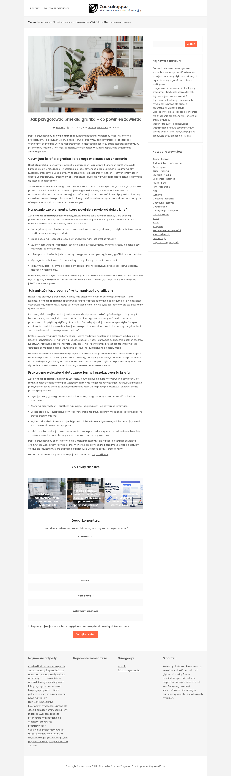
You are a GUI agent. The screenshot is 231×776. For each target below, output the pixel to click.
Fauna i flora (159, 183)
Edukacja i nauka (162, 174)
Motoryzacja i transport (165, 210)
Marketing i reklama (62, 22)
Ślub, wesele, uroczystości (167, 230)
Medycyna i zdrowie (163, 202)
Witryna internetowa (85, 611)
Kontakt (35, 8)
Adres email (86, 595)
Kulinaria (157, 194)
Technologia (159, 238)
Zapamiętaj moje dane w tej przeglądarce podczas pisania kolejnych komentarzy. (80, 626)
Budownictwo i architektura (167, 163)
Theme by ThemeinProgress (114, 766)
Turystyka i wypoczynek (166, 242)
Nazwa (86, 580)
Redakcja (60, 127)
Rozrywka (158, 226)
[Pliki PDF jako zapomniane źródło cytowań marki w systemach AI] (47, 493)
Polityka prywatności (56, 8)
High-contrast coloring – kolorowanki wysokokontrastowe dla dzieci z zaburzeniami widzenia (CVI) (173, 103)
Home (47, 22)
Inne (155, 190)
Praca (156, 218)
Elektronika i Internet (164, 178)
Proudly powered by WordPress (148, 766)
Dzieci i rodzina (161, 171)
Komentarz (85, 536)
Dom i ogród (159, 167)
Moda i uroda (160, 206)
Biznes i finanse (161, 159)
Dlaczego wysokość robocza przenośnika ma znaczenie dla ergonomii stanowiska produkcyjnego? (175, 115)
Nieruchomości (161, 214)
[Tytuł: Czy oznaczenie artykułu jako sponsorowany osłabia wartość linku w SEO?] (124, 493)
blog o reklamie (100, 454)
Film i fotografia (161, 186)
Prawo (156, 222)
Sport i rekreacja (161, 234)
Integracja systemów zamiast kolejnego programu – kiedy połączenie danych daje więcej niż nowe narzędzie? (174, 92)
